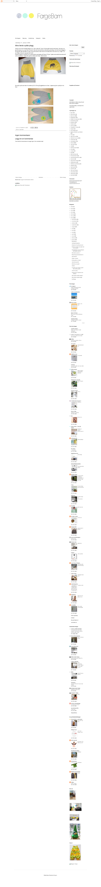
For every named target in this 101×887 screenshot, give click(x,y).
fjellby (72, 339)
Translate (80, 55)
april (73, 234)
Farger (72, 128)
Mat (71, 152)
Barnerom (73, 116)
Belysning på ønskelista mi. (77, 254)
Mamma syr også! (75, 264)
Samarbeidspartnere (75, 157)
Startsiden (41, 177)
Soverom (72, 159)
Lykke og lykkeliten (75, 292)
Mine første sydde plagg (77, 277)
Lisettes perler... (74, 328)
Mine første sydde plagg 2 (77, 275)
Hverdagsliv (73, 141)
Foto (72, 134)
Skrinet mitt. (74, 542)
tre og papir (80, 355)
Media (44, 38)
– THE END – (73, 450)
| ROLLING (73, 709)
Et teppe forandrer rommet (76, 320)
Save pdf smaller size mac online (77, 365)
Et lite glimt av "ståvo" (76, 260)
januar (73, 239)
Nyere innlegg (19, 177)
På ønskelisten (74, 155)
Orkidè (73, 265)
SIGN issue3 (73, 538)
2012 (72, 214)
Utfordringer (73, 173)
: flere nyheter (80, 553)
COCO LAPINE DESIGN (76, 628)
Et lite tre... (80, 402)
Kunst (72, 149)
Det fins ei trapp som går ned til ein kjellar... (78, 247)
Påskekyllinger (80, 439)
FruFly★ (73, 364)
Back (79, 694)
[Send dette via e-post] (31, 127)
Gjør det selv (73, 136)
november (74, 221)
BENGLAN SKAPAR (75, 771)
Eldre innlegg (63, 177)
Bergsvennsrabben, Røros (76, 340)
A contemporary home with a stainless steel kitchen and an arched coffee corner (76, 631)
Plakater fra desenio (75, 412)
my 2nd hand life (74, 708)
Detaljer (72, 124)
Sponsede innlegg (75, 160)
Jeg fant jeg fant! (75, 262)
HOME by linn (74, 354)
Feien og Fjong (74, 615)
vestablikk (73, 605)
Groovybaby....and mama (76, 719)
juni (73, 230)
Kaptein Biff (73, 527)
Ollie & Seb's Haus (75, 657)
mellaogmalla (74, 438)
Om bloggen (17, 38)
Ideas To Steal (74, 313)
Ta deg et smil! (80, 585)
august (73, 226)
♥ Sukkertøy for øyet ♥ (76, 401)
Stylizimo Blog (74, 318)
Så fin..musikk (73, 783)
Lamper (72, 151)
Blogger (55, 875)
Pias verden (73, 302)
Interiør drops (74, 474)
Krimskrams (74, 761)
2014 (72, 210)
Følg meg (24, 38)
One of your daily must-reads (76, 335)
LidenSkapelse (74, 584)
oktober (73, 223)
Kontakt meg (31, 38)
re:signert (73, 286)
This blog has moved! (75, 704)
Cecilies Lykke (74, 516)
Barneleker (73, 114)
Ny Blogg (74, 279)
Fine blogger (73, 130)
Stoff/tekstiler (73, 162)
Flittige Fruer (74, 729)
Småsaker (80, 762)
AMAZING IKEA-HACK (75, 689)
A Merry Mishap (74, 661)
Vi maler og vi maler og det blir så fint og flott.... (77, 268)
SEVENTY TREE (74, 693)
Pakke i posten (75, 258)
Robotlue (79, 751)
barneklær (73, 175)
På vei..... (79, 391)
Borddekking (73, 120)
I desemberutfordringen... (81, 466)
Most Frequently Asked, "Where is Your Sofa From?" (80, 665)
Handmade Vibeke (75, 750)
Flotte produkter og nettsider (77, 132)
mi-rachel (73, 343)
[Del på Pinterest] (37, 127)
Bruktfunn (73, 122)
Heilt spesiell (74, 740)
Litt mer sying (74, 270)
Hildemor (73, 495)
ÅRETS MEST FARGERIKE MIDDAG (80, 371)
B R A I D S (80, 417)
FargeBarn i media (75, 127)
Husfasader (73, 139)
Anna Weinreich (74, 646)
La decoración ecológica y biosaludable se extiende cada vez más (81, 478)
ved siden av (74, 622)
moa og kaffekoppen (75, 537)
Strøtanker (73, 165)
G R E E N (80, 517)
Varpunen (73, 682)
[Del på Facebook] (35, 127)
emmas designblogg (75, 703)
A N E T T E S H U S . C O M (77, 334)
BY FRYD (73, 448)
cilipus (72, 782)
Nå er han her (80, 507)
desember (74, 219)
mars (73, 236)
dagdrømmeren (74, 453)
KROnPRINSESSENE (76, 464)
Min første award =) (76, 252)
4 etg (72, 484)
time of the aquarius (75, 636)
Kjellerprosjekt (74, 147)
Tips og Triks (73, 170)
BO (72, 416)
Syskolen (73, 168)
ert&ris (72, 552)
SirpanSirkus (74, 712)
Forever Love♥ (74, 390)
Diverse (72, 125)
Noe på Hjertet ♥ (74, 620)
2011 (72, 215)
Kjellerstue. (80, 543)
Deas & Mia (73, 411)
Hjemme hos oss (74, 138)
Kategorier (38, 38)
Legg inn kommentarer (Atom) (27, 179)
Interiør (72, 142)
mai (73, 232)
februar (73, 237)
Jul (71, 146)
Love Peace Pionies (75, 563)
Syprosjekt (21, 129)
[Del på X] (34, 127)
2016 (72, 206)
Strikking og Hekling (75, 163)
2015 (72, 208)
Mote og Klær (73, 154)
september (74, 224)
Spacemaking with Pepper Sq (76, 658)
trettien (72, 617)
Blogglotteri (73, 117)
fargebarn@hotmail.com (74, 183)
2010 (72, 217)
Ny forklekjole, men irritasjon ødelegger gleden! (78, 250)
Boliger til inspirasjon (75, 119)
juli (72, 228)
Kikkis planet (74, 369)
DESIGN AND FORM (75, 688)
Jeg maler (73, 144)
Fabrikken (73, 594)
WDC (72, 672)
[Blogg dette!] (32, 127)
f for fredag (80, 454)
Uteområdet (73, 171)
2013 (72, 212)
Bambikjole (74, 241)
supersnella (73, 573)
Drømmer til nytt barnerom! (77, 245)
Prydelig (73, 505)
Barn (72, 112)
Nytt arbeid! (74, 256)
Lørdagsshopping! (76, 243)
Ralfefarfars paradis (75, 379)
